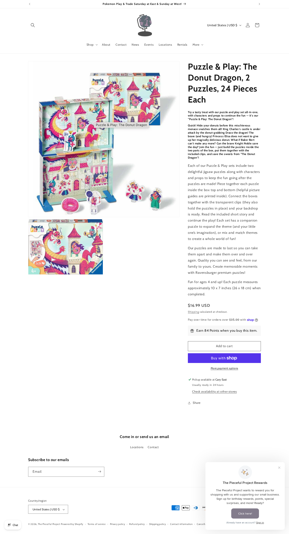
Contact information (181, 524)
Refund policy (137, 524)
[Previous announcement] (29, 4)
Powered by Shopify (72, 524)
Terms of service (97, 524)
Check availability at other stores (214, 391)
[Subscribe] (99, 471)
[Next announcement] (259, 4)
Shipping (193, 312)
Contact (153, 447)
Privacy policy (117, 524)
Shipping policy (157, 524)
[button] (32, 25)
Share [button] (197, 403)
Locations (136, 447)
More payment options (224, 368)
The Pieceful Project (49, 524)
